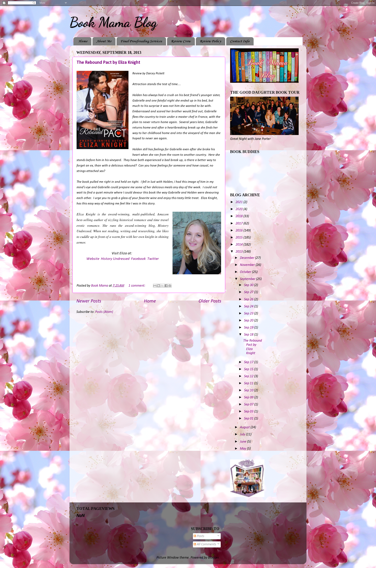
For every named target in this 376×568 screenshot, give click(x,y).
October (246, 272)
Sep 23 (249, 313)
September (248, 279)
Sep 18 (249, 335)
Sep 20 (249, 320)
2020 (239, 209)
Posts (200, 536)
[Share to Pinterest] (170, 286)
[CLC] (247, 496)
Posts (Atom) (104, 312)
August (245, 427)
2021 (239, 202)
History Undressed (115, 259)
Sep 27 (249, 292)
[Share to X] (162, 286)
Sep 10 (249, 390)
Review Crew (181, 41)
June (243, 442)
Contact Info (239, 41)
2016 (239, 230)
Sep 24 (249, 306)
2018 (239, 216)
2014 (239, 245)
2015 (239, 237)
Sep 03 (249, 411)
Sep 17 (249, 362)
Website (92, 259)
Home (82, 41)
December (247, 258)
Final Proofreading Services (141, 41)
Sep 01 (249, 418)
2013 (239, 252)
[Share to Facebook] (166, 286)
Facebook (138, 259)
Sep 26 (249, 299)
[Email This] (155, 286)
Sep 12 (249, 376)
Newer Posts (88, 301)
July (243, 434)
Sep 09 (249, 397)
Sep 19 (249, 327)
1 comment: (137, 286)
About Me (103, 41)
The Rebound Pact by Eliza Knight (108, 62)
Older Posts (210, 301)
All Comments (206, 544)
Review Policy (210, 41)
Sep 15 (249, 369)
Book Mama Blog (113, 22)
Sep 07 (249, 404)
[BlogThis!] (159, 286)
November (248, 265)
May (243, 449)
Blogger (213, 558)
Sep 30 (249, 285)
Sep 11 (249, 383)
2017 (239, 223)
